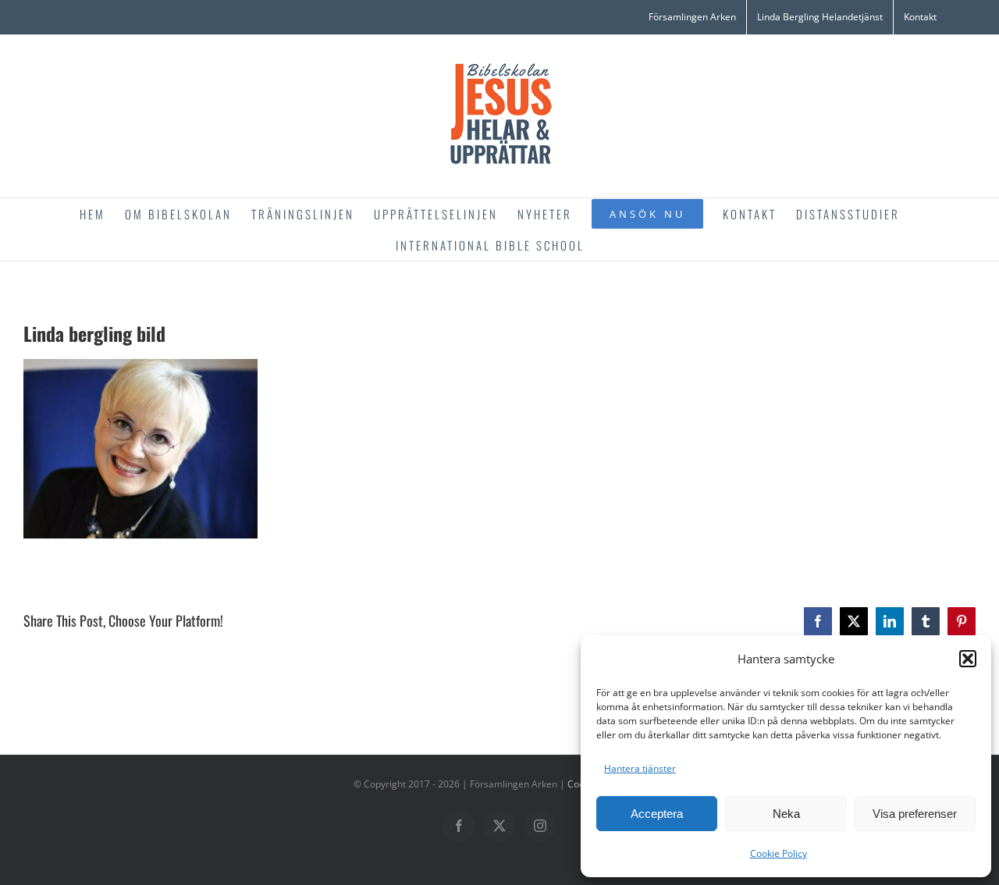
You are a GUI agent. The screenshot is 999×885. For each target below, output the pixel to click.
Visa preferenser (915, 813)
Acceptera (657, 813)
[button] (968, 658)
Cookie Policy (778, 853)
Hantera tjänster (640, 768)
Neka (786, 813)
